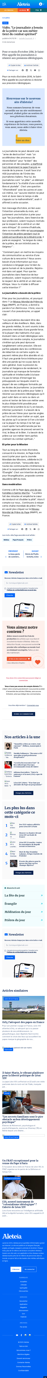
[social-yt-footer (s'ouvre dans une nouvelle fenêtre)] (17, 1335)
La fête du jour (15, 895)
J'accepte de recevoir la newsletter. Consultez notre (22, 589)
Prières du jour (15, 920)
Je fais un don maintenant (17, 659)
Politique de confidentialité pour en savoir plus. (22, 590)
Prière (29, 540)
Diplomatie (8, 1050)
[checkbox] (5, 588)
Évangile (11, 903)
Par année (23, 1327)
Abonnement (23, 1311)
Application (23, 1304)
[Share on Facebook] (23, 70)
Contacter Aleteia (23, 1362)
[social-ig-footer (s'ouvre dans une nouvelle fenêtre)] (30, 1335)
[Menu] (8, 4)
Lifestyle (24, 1285)
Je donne (22, 10)
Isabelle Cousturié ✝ (26, 38)
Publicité (23, 1317)
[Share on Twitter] (31, 70)
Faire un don (22, 140)
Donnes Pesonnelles (23, 1367)
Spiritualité (23, 1288)
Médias (6, 540)
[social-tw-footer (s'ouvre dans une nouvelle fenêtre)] (26, 1335)
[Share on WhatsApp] (39, 70)
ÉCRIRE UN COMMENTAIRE (23, 714)
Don (23, 1314)
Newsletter (23, 1301)
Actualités (6, 18)
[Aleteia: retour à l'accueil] (23, 4)
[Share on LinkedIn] (27, 70)
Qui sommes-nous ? (24, 1350)
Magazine (23, 1307)
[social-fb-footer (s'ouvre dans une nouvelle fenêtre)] (21, 1335)
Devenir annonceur (23, 1358)
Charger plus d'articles (23, 793)
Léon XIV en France (11, 999)
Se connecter (30, 1269)
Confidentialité (23, 1371)
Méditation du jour (18, 912)
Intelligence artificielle (12, 1178)
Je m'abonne (8, 10)
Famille (7, 1093)
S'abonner (16, 1269)
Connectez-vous (33, 705)
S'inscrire (9, 595)
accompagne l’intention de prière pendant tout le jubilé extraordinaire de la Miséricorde (23, 233)
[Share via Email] (35, 70)
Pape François (18, 540)
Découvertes (23, 1291)
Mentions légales (23, 1354)
